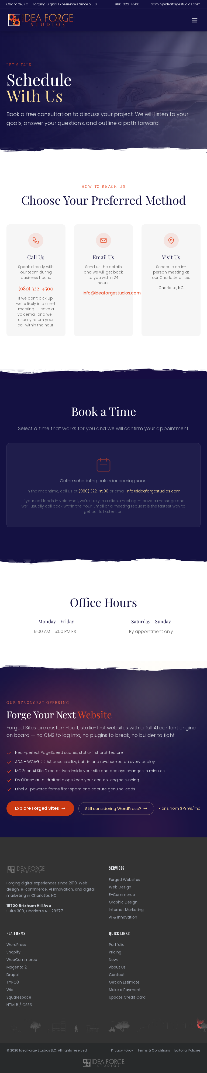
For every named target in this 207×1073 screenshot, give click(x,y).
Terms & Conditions (153, 1050)
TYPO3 (12, 982)
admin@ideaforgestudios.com (176, 4)
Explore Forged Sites (37, 808)
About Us (117, 967)
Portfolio (117, 944)
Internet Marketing (126, 909)
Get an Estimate (124, 982)
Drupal (12, 974)
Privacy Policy (122, 1050)
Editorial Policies (187, 1050)
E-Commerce (122, 894)
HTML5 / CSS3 (19, 1004)
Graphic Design (123, 902)
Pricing (115, 952)
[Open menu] (195, 20)
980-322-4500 (127, 4)
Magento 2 (16, 967)
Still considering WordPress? (113, 808)
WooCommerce (21, 959)
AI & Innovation (123, 917)
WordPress (16, 944)
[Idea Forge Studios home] (103, 1063)
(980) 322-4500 (36, 288)
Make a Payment (125, 989)
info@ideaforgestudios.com (112, 293)
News (114, 959)
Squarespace (18, 997)
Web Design (120, 887)
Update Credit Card (127, 997)
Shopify (13, 952)
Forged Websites (124, 879)
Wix (9, 989)
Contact (117, 974)
